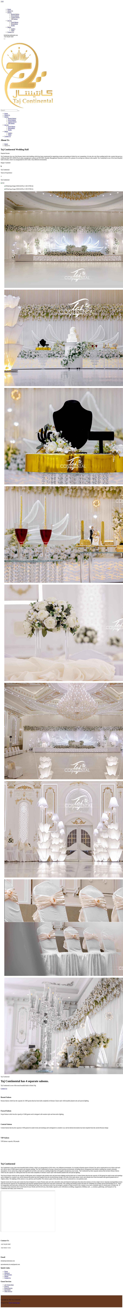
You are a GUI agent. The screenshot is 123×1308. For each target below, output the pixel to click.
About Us (10, 11)
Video (12, 30)
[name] (28, 108)
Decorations (14, 24)
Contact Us (10, 32)
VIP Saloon (14, 19)
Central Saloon (15, 17)
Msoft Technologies (14, 1303)
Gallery (13, 29)
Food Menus (14, 22)
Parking (6, 1286)
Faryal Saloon (15, 16)
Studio (13, 25)
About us (7, 1273)
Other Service (8, 1291)
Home (9, 9)
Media (9, 27)
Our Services (8, 1274)
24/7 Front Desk (9, 1285)
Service (9, 20)
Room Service (8, 1288)
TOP (2, 1)
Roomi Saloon (15, 14)
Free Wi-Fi (7, 1290)
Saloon (9, 12)
